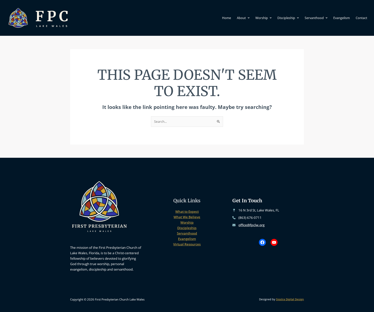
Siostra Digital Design (290, 299)
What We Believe (187, 217)
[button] (243, 17)
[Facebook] (262, 242)
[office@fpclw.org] (248, 225)
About (241, 18)
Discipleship (286, 18)
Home (226, 18)
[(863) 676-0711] (247, 217)
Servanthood (314, 18)
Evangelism (341, 18)
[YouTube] (274, 242)
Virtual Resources (187, 244)
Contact (361, 18)
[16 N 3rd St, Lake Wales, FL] (255, 210)
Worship (261, 18)
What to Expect (187, 211)
